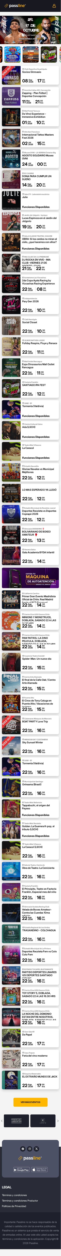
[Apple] (39, 1169)
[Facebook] (22, 1149)
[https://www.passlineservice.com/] (30, 578)
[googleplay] (21, 1169)
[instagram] (29, 1149)
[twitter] (36, 1149)
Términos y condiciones (14, 1195)
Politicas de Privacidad (14, 1206)
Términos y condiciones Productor (20, 1200)
